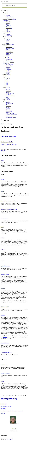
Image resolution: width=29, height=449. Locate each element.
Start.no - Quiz (4, 364)
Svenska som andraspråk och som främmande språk (12, 411)
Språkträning (3, 408)
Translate (10, 439)
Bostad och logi (9, 103)
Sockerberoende (6, 62)
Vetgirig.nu (3, 237)
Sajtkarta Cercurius (10, 16)
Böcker (7, 104)
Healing (7, 24)
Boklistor (8, 54)
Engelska (8, 144)
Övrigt (7, 98)
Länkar (7, 43)
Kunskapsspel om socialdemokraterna (9, 209)
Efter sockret (8, 69)
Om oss (4, 87)
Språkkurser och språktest (6, 406)
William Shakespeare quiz (6, 352)
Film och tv (8, 106)
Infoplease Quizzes (5, 306)
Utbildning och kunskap (11, 117)
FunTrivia (3, 288)
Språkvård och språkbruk (11, 114)
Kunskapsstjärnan (4, 218)
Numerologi (8, 21)
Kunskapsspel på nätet (7, 142)
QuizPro (2, 160)
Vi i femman (3, 249)
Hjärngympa (3, 150)
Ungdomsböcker (9, 53)
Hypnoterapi (8, 26)
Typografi (5, 36)
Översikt (8, 39)
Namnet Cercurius (10, 93)
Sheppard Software (5, 343)
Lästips (7, 73)
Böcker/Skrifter (6, 44)
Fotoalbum (5, 74)
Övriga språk (14, 144)
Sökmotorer (8, 116)
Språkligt (5, 31)
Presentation (8, 91)
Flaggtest (2, 191)
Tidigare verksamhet (10, 96)
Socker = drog (9, 65)
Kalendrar (8, 108)
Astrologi (8, 23)
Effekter (7, 68)
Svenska (2, 144)
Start (4, 12)
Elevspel (2, 179)
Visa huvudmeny (4, 10)
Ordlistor (8, 34)
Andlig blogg (9, 59)
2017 (7, 79)
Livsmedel (8, 67)
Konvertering (9, 111)
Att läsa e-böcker (9, 52)
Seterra (2, 227)
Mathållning (8, 70)
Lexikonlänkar (9, 35)
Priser (7, 29)
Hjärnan (7, 107)
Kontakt (7, 92)
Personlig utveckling (7, 19)
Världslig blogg (9, 60)
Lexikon (8, 112)
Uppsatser (8, 50)
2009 (7, 81)
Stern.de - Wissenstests (5, 373)
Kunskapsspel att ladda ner (8, 136)
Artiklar (7, 42)
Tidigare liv (8, 25)
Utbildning (8, 94)
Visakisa (2, 381)
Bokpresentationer (10, 48)
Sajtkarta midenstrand (10, 18)
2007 (7, 82)
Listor (7, 97)
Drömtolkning (9, 28)
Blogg (4, 57)
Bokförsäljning (9, 47)
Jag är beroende (9, 64)
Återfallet (8, 72)
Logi (7, 30)
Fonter (7, 40)
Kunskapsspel (3, 403)
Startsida (8, 15)
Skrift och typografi (10, 113)
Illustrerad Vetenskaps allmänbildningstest (9, 201)
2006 (7, 83)
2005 (7, 84)
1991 (7, 85)
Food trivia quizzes (5, 274)
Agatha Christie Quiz (5, 265)
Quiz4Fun (3, 315)
